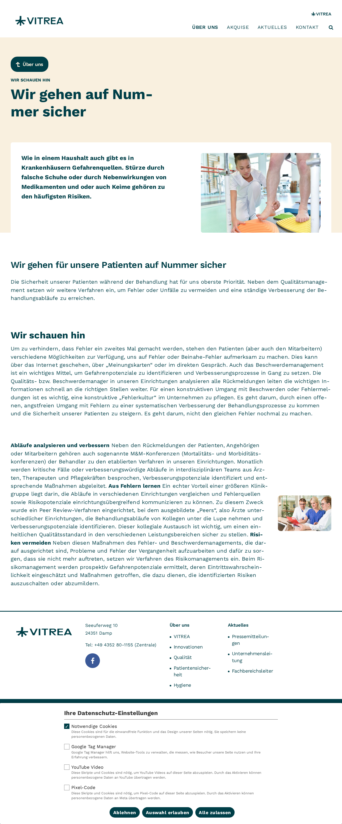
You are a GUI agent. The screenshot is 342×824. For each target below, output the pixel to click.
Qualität (183, 657)
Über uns (205, 27)
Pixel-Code (162, 792)
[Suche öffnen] (331, 27)
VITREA (182, 636)
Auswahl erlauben (167, 812)
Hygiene (182, 685)
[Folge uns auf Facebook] (92, 660)
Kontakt (307, 27)
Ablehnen (124, 812)
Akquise (238, 27)
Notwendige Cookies (158, 731)
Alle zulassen (215, 812)
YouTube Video (166, 772)
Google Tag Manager (166, 751)
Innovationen (188, 647)
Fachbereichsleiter (252, 671)
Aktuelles (272, 27)
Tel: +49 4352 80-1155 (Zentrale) (120, 644)
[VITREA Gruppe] (321, 14)
